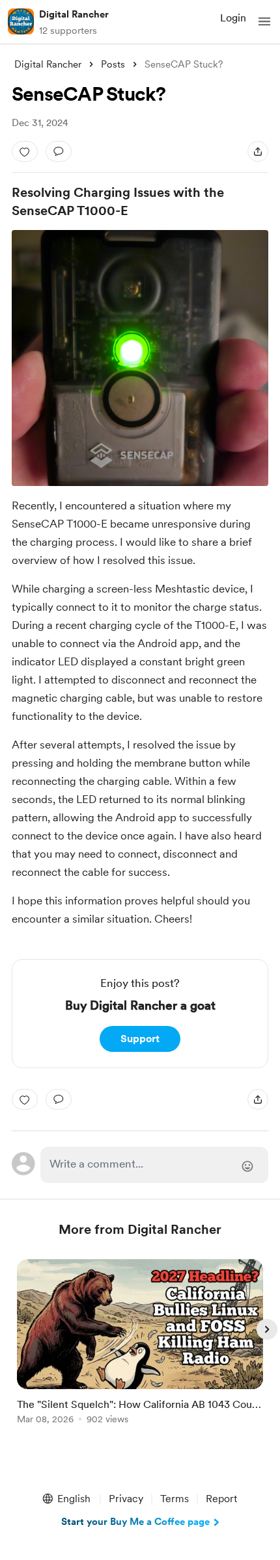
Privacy (126, 1498)
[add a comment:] (59, 151)
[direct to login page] (154, 1165)
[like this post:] (25, 151)
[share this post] (257, 151)
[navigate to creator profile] (21, 21)
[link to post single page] (140, 1344)
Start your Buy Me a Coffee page (135, 1522)
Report (221, 1498)
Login (233, 18)
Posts (113, 64)
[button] (264, 21)
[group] (140, 1349)
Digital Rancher (74, 14)
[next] (267, 1329)
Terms (174, 1498)
